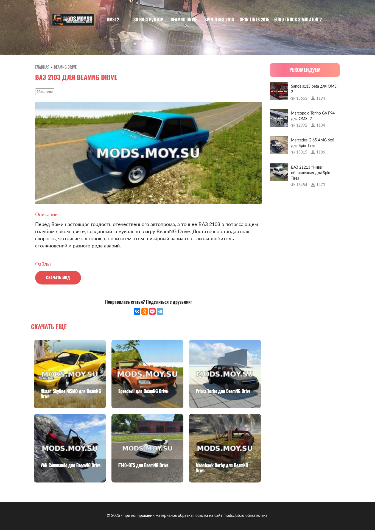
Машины (45, 92)
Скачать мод (58, 277)
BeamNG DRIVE (183, 19)
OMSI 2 (113, 19)
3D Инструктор (148, 19)
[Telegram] (160, 311)
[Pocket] (152, 311)
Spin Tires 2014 (219, 19)
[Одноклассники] (144, 311)
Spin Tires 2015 (254, 19)
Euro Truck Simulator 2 (298, 19)
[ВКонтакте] (137, 311)
